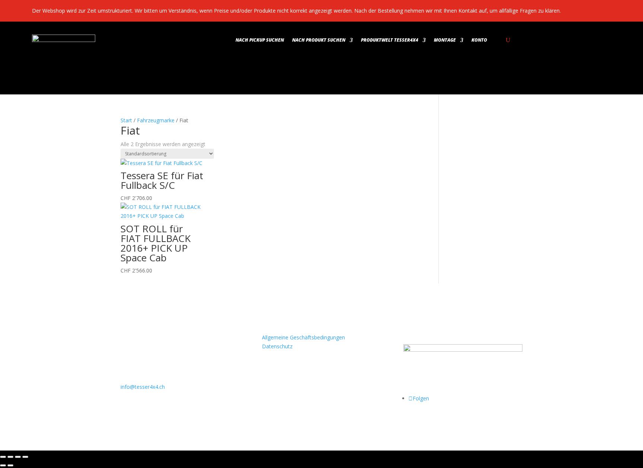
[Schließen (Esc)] (25, 457)
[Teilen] (18, 457)
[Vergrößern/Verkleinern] (3, 457)
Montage (445, 40)
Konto (479, 40)
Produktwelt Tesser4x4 (389, 40)
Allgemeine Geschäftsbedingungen (303, 337)
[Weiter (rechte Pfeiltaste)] (10, 465)
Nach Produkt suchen (318, 40)
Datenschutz (277, 346)
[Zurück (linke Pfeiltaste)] (3, 465)
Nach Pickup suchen (260, 40)
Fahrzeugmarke (156, 120)
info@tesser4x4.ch (143, 386)
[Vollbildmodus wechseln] (10, 457)
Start (126, 120)
